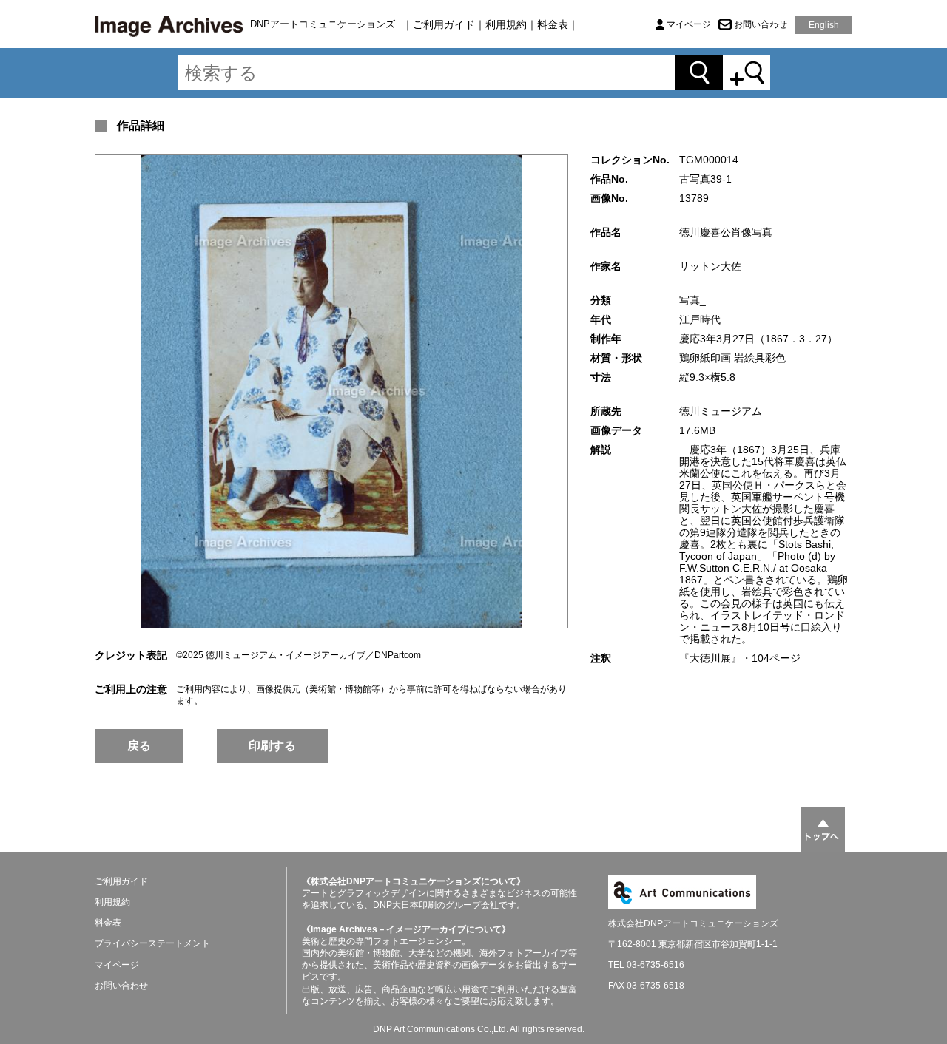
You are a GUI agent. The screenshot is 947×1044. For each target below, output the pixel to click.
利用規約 (506, 24)
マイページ (689, 24)
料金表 (552, 24)
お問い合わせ (760, 24)
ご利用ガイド (444, 24)
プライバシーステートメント (152, 943)
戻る (139, 745)
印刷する (272, 745)
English (824, 25)
